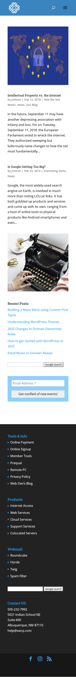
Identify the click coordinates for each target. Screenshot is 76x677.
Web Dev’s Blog (21, 483)
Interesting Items (55, 171)
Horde (15, 562)
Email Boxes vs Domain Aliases (30, 353)
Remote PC (18, 470)
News (21, 105)
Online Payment (22, 442)
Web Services (20, 513)
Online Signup (20, 449)
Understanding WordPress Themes (33, 322)
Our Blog (32, 105)
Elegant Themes (39, 666)
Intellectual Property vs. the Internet (34, 95)
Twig (13, 569)
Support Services (22, 526)
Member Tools (21, 456)
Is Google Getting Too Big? (27, 167)
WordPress (40, 671)
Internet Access (21, 506)
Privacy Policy (20, 476)
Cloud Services (21, 519)
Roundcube (18, 555)
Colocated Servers (23, 533)
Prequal (16, 463)
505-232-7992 (17, 609)
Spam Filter (18, 576)
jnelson (16, 99)
